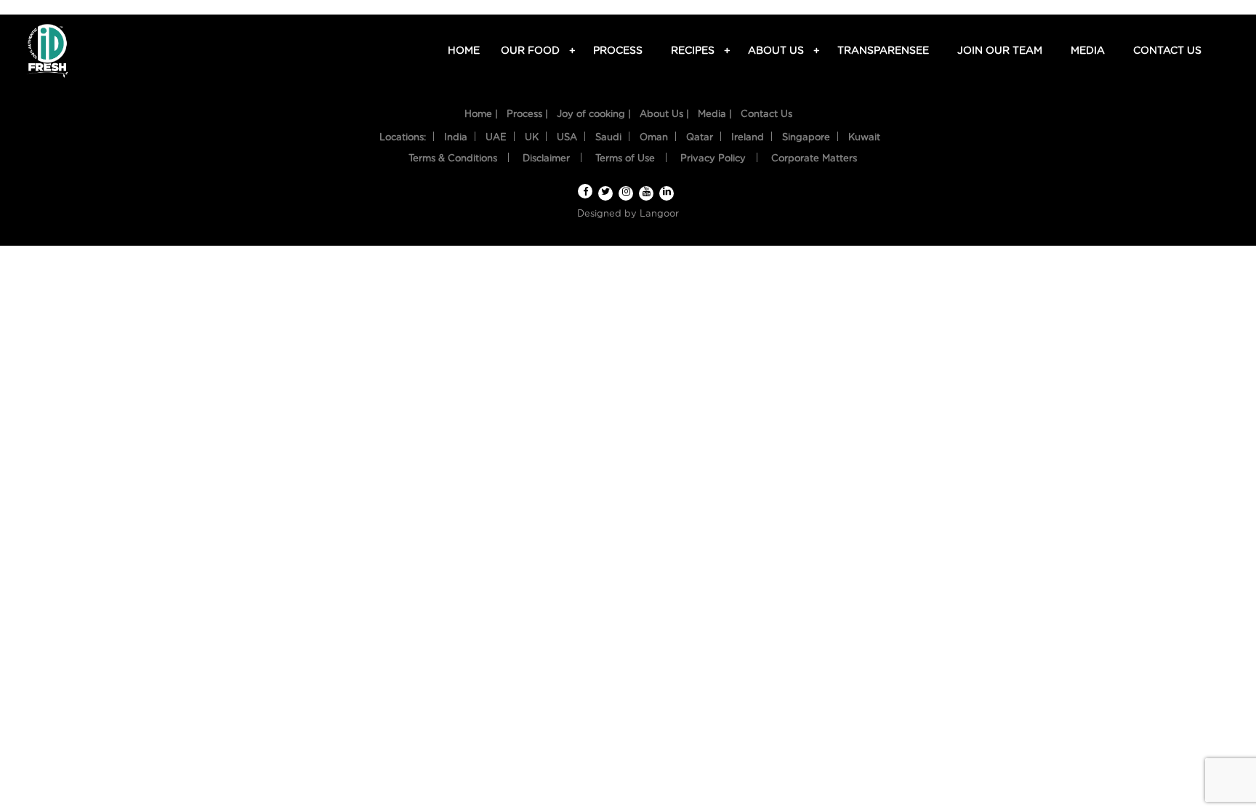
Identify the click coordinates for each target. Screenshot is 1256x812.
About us (778, 51)
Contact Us (766, 114)
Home (464, 51)
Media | (715, 114)
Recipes (695, 51)
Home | (481, 114)
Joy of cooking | (594, 114)
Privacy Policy (713, 159)
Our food (532, 51)
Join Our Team (999, 51)
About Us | (664, 114)
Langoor (659, 214)
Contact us (1167, 51)
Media (1088, 51)
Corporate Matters (814, 159)
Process (618, 51)
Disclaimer (546, 159)
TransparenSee (883, 51)
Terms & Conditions (452, 159)
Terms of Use (625, 159)
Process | (527, 114)
